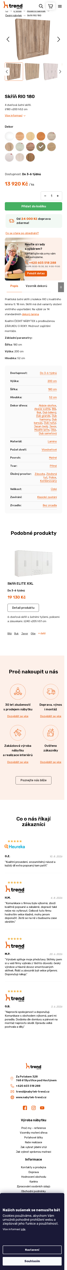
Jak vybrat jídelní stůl (33, 1147)
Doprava (33, 1172)
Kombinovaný (48, 480)
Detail (16, 607)
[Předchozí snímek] (8, 39)
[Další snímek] (58, 39)
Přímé (53, 466)
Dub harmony (48, 417)
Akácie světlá (42, 409)
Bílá (54, 409)
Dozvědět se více (17, 716)
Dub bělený (49, 412)
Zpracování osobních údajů (33, 1186)
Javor (52, 426)
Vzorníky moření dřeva (33, 1132)
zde (23, 1229)
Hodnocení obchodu (33, 1176)
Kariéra (33, 1181)
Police (52, 477)
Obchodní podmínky (33, 1191)
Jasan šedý (41, 426)
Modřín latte (41, 429)
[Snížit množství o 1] (45, 196)
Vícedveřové (49, 449)
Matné (53, 457)
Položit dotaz (36, 273)
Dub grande (43, 416)
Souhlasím (32, 1261)
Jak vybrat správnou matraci (33, 1151)
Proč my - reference (33, 1128)
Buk (39, 412)
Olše (53, 429)
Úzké (54, 489)
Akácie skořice (47, 405)
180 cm (52, 389)
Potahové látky (33, 1137)
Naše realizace (33, 1142)
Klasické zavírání (47, 497)
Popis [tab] (14, 286)
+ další (42, 633)
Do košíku (33, 206)
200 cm (52, 381)
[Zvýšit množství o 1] (57, 196)
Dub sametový (48, 433)
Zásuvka (40, 474)
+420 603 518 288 (42, 262)
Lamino (52, 441)
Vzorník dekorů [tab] (36, 286)
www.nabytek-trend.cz (31, 1097)
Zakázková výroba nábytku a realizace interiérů (18, 750)
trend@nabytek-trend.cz (32, 1091)
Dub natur (50, 422)
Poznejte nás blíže (34, 780)
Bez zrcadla (50, 505)
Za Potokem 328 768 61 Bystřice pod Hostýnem (36, 1078)
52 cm (53, 397)
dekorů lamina (30, 314)
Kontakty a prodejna (33, 1167)
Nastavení (32, 1249)
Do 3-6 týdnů (48, 373)
